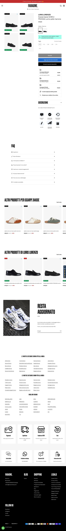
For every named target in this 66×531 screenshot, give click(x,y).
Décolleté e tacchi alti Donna (25, 363)
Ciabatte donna (8, 368)
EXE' (49, 404)
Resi (35, 488)
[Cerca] (60, 5)
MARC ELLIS (8, 401)
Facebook (7, 509)
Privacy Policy (54, 480)
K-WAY (6, 411)
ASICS (6, 409)
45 (39, 48)
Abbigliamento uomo (52, 366)
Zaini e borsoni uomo (24, 387)
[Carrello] (63, 5)
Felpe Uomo (8, 387)
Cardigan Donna (51, 368)
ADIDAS (35, 409)
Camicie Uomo (37, 380)
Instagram (7, 511)
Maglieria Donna (37, 371)
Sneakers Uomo (8, 380)
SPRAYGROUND (51, 399)
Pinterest (7, 515)
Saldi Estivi (53, 499)
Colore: (42, 26)
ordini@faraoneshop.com (11, 484)
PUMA (20, 409)
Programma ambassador (39, 484)
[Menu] (2, 5)
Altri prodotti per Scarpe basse (22, 200)
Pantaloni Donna (23, 366)
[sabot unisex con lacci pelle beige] (33, 218)
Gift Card (36, 480)
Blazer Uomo (36, 390)
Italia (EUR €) (14, 523)
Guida (25, 478)
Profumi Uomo (22, 382)
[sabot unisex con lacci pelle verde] (52, 218)
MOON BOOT (37, 411)
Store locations (37, 497)
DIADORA (7, 404)
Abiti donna (7, 360)
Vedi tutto (58, 202)
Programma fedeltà (38, 482)
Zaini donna (36, 366)
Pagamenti (36, 490)
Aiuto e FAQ (36, 492)
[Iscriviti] (60, 331)
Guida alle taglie (57, 41)
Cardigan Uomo (51, 385)
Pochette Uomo (37, 382)
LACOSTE (50, 409)
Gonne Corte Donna (9, 371)
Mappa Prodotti (54, 493)
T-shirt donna (22, 360)
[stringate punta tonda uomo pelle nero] (14, 270)
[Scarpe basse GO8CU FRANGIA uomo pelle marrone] (52, 270)
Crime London (8, 406)
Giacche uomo (22, 380)
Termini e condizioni (55, 482)
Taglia (49, 41)
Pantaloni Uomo (51, 380)
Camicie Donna (37, 360)
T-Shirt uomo (8, 382)
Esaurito (50, 55)
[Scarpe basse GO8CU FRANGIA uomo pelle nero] (45, 30)
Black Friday (54, 495)
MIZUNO (21, 411)
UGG (20, 399)
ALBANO (36, 401)
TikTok (6, 513)
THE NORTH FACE (23, 406)
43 (52, 44)
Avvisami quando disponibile (50, 64)
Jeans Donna (51, 360)
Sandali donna (37, 363)
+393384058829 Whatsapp (11, 482)
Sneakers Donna (51, 363)
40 (39, 44)
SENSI (49, 401)
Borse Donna (8, 366)
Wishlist (36, 478)
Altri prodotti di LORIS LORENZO (21, 252)
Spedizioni (36, 486)
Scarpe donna (51, 371)
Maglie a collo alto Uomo (24, 390)
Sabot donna (22, 371)
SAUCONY (7, 414)
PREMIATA (21, 401)
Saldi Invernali (54, 497)
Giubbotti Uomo (51, 387)
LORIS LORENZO (44, 15)
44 (56, 44)
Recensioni (7, 480)
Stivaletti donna (22, 368)
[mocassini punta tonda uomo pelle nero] (33, 270)
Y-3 (20, 414)
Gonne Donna (8, 363)
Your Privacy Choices (56, 486)
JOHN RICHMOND (23, 404)
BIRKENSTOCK (37, 404)
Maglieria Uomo (37, 385)
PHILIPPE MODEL (52, 406)
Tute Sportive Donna (38, 368)
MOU (35, 399)
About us (7, 478)
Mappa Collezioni (55, 491)
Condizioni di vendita (56, 484)
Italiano (6, 523)
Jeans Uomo (36, 387)
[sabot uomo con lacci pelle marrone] (14, 218)
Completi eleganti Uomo (10, 390)
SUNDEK (36, 406)
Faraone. (10, 527)
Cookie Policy (54, 478)
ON (48, 411)
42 (48, 44)
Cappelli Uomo (8, 385)
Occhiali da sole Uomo (53, 382)
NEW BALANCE (8, 399)
